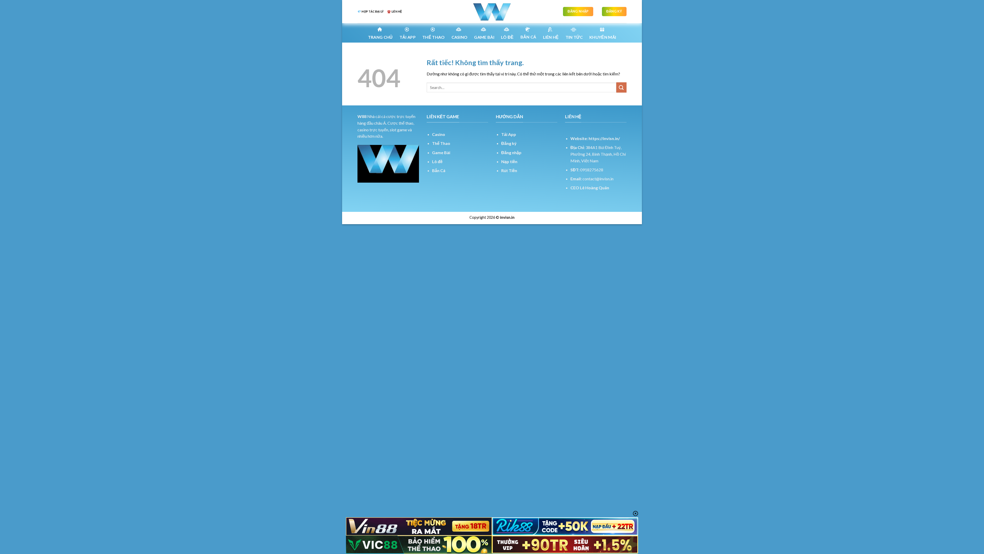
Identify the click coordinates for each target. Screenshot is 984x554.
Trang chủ (380, 37)
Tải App (407, 37)
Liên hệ (551, 37)
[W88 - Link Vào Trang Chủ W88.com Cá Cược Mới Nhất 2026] (492, 11)
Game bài (484, 37)
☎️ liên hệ (394, 11)
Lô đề (437, 161)
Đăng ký (509, 143)
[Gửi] (621, 87)
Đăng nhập (511, 152)
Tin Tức (574, 37)
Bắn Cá (528, 36)
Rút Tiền (509, 170)
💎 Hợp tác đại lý (370, 11)
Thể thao (433, 37)
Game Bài (441, 152)
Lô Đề (507, 37)
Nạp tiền (509, 161)
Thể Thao (441, 143)
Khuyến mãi (602, 37)
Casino (460, 37)
